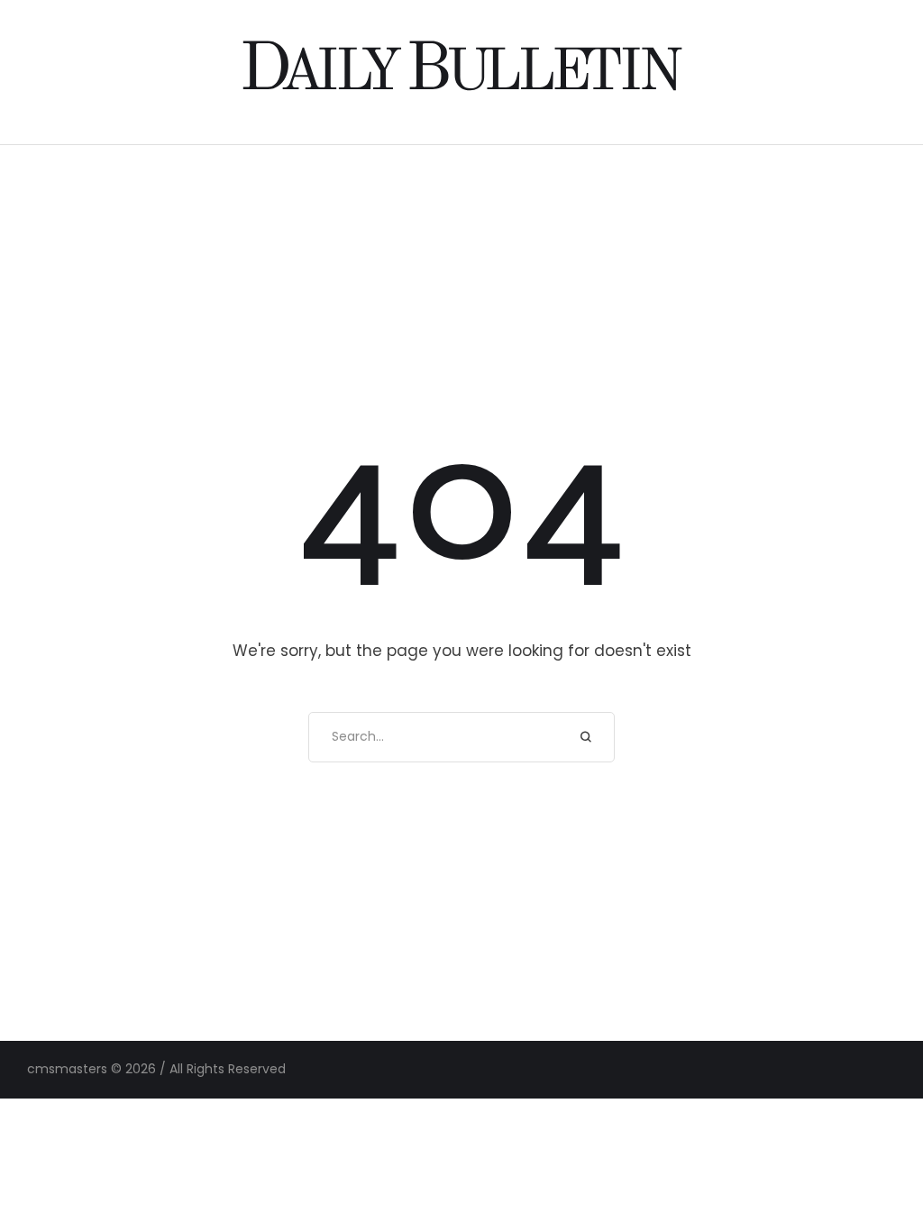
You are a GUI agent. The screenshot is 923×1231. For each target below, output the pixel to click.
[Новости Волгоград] (462, 71)
